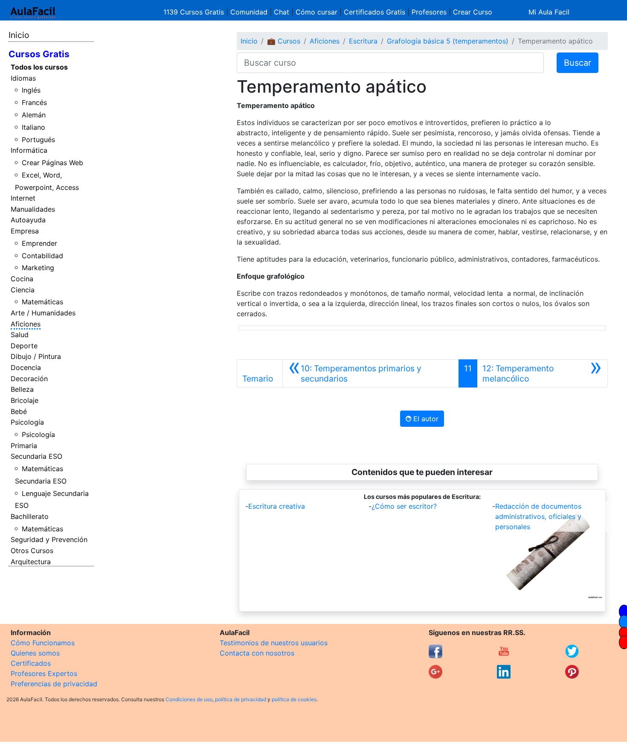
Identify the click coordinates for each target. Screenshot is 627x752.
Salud (20, 334)
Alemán (34, 115)
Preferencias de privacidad (54, 683)
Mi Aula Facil (548, 12)
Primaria (24, 445)
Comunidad (248, 12)
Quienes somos (35, 653)
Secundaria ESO (36, 456)
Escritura (363, 41)
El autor (424, 418)
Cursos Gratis (39, 54)
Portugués (38, 139)
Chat (281, 12)
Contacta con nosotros (257, 653)
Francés (34, 102)
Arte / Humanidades (43, 313)
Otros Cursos (32, 550)
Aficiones (26, 324)
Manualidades (33, 209)
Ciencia (23, 290)
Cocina (22, 278)
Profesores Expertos (44, 673)
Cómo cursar (316, 12)
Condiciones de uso (188, 699)
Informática (29, 150)
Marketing (38, 267)
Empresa (25, 231)
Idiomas (23, 78)
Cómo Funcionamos (43, 642)
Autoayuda (28, 220)
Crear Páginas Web (52, 162)
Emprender (39, 243)
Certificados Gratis (374, 12)
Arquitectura (31, 561)
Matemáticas (42, 301)
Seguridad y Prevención (49, 539)
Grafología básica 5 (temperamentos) (447, 41)
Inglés (31, 90)
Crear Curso (472, 12)
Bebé (19, 411)
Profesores (429, 12)
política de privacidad (240, 699)
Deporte (24, 345)
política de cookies (294, 699)
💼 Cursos (283, 41)
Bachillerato (30, 516)
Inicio (19, 35)
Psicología (27, 422)
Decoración (29, 378)
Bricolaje (24, 400)
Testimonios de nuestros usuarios (274, 642)
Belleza (22, 389)
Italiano (33, 127)
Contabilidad (42, 255)
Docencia (26, 367)
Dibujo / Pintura (36, 356)
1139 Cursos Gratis (194, 12)
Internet (23, 198)
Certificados (31, 663)
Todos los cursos (39, 67)
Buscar (577, 63)
